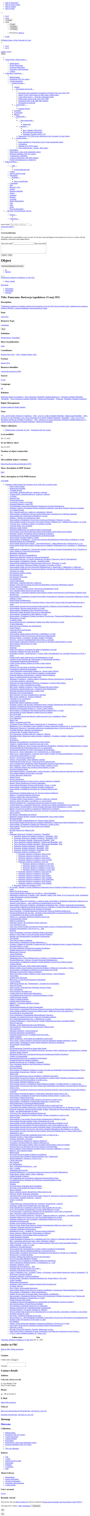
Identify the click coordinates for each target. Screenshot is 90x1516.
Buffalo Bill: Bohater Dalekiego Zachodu (24, 703)
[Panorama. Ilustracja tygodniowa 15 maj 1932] (17, 277)
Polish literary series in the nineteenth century (25, 152)
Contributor (14, 183)
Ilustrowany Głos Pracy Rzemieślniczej (23, 555)
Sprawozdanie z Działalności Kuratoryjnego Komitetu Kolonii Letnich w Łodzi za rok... (40, 1096)
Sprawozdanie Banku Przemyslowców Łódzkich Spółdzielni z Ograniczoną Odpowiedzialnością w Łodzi (46, 1290)
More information (24, 1506)
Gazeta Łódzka (15, 982)
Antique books (21, 138)
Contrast (9, 20)
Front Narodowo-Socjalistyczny (21, 991)
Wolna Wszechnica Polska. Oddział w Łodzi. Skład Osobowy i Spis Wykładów (37, 974)
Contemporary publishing (18, 156)
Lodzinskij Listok (16, 632)
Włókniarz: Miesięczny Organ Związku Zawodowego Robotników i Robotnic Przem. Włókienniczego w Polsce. (49, 746)
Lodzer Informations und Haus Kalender (24, 897)
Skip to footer (10, 8)
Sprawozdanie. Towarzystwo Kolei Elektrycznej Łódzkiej (30, 826)
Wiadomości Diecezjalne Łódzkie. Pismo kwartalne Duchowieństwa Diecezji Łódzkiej (40, 1145)
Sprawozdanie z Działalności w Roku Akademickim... (28, 1292)
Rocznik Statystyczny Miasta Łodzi (22, 830)
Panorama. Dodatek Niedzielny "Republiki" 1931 (31, 850)
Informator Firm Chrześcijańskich (21, 693)
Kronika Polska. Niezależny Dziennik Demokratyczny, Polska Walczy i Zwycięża (38, 1278)
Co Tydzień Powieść (17, 510)
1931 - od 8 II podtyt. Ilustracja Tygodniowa (16, 416)
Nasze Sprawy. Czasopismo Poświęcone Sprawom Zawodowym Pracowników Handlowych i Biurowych (46, 1009)
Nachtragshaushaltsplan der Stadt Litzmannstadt (26, 1007)
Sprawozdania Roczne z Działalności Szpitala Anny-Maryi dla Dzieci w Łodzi (37, 622)
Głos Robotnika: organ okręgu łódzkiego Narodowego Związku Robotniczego (37, 506)
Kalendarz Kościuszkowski (19, 1221)
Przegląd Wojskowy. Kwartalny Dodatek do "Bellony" (29, 1310)
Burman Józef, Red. (8, 354)
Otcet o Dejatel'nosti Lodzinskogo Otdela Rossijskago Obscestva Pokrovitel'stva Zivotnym (41, 763)
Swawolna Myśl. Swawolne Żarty (21, 1013)
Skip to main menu (11, 3)
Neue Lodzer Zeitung (17, 486)
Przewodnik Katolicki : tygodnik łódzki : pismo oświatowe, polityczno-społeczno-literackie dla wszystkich (46, 771)
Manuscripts (20, 116)
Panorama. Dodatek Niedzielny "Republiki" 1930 (31, 848)
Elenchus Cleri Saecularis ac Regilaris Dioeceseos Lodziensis (31, 667)
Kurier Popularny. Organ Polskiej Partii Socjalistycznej (29, 1235)
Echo (11, 791)
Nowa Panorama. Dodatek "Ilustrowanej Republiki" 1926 (34, 840)
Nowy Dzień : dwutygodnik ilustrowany (24, 1288)
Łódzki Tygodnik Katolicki (19, 999)
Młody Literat (14, 1005)
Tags (11, 203)
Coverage (13, 199)
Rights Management (17, 201)
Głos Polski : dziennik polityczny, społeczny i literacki (28, 492)
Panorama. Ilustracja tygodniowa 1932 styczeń (34, 854)
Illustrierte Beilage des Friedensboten (22, 541)
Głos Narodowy (15, 1029)
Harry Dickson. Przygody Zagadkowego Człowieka (28, 695)
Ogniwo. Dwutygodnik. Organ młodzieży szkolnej (27, 760)
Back (3, 54)
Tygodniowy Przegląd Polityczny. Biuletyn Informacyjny (29, 1143)
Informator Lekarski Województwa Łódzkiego (26, 972)
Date (11, 185)
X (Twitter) (14, 29)
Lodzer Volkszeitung (17, 581)
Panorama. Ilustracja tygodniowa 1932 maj (33, 862)
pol (2, 388)
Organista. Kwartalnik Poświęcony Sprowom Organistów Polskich (33, 1017)
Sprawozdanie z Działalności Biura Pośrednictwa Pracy (29, 610)
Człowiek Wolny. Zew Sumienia (21, 526)
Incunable (17, 111)
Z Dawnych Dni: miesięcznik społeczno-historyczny (28, 1113)
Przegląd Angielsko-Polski (19, 769)
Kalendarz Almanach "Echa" (20, 1264)
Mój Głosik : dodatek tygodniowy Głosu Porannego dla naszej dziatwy (34, 687)
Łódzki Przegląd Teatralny (19, 997)
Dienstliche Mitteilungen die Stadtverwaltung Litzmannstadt (30, 530)
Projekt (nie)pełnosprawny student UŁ (23, 160)
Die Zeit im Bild (15, 714)
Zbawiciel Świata (16, 985)
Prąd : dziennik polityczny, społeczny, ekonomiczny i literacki (31, 512)
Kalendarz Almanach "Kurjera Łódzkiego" (24, 1276)
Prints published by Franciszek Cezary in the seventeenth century (40, 142)
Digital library (14, 63)
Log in (3, 1493)
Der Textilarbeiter (16, 1164)
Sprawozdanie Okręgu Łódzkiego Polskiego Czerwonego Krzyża (32, 1251)
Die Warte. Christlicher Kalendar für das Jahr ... (26, 1316)
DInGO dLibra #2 (21, 1502)
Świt (11, 832)
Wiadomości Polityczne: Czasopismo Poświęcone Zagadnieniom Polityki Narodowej (39, 1054)
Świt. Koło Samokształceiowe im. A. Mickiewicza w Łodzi (30, 1019)
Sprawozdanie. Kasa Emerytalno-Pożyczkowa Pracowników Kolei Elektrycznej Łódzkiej (41, 532)
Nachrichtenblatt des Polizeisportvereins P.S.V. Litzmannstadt (31, 748)
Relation (12, 197)
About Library (10, 59)
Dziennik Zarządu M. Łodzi (19, 1314)
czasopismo (5, 325)
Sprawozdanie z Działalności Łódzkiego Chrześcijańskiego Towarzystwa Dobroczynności (41, 962)
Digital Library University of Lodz (17, 430)
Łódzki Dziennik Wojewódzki (20, 1300)
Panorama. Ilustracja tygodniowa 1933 (27, 885)
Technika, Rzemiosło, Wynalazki (21, 1139)
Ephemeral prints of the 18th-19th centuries (33, 101)
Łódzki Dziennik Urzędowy (19, 1176)
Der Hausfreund (15, 579)
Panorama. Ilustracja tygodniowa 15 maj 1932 (39, 868)
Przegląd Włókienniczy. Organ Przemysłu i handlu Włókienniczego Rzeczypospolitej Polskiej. (42, 1021)
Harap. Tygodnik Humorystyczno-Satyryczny (25, 677)
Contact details (10, 1485)
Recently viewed (13, 211)
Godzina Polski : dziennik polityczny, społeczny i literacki (30, 494)
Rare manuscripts (26, 120)
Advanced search (7, 227)
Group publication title (22, 170)
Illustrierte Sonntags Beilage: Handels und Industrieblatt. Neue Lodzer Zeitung (37, 816)
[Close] (2, 229)
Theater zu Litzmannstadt (18, 1056)
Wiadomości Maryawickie (19, 1170)
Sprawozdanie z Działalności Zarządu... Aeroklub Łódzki (30, 561)
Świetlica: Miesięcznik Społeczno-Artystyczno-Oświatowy (30, 1257)
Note (11, 205)
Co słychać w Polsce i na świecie (21, 502)
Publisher (15, 177)
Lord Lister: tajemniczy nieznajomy (22, 681)
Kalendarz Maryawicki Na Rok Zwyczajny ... (25, 1268)
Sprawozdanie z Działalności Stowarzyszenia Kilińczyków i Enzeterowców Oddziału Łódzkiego (43, 514)
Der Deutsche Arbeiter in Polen (20, 573)
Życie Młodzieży (15, 718)
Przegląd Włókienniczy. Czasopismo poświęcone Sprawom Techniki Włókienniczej (39, 1172)
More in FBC (6, 1349)
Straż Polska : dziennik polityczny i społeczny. (26, 583)
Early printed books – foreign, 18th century (33, 148)
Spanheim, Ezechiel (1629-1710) (34, 134)
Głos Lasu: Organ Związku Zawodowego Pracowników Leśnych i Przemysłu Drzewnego (41, 927)
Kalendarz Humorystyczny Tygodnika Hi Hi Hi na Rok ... (30, 1035)
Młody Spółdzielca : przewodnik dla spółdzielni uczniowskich (31, 1039)
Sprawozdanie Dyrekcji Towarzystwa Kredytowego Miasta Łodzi (32, 636)
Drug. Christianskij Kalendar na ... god (23, 1166)
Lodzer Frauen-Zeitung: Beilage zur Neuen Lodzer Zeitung (30, 663)
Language (13, 195)
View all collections (12, 1448)
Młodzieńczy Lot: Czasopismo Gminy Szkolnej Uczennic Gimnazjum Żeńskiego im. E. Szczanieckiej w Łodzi (48, 726)
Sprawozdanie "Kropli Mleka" (20, 1044)
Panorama (59, 399)
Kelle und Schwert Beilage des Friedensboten (25, 626)
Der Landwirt (14, 1162)
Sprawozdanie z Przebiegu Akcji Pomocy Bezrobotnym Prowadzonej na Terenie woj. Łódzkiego (43, 1253)
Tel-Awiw (13, 738)
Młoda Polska (14, 1152)
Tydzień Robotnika (16, 624)
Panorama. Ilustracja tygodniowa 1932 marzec (34, 858)
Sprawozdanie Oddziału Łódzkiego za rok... (25, 1082)
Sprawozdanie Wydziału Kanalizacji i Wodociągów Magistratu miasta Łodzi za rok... (39, 1094)
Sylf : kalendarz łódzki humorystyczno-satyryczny (27, 591)
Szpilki (12, 1046)
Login (7, 36)
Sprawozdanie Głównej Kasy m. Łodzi (23, 644)
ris (6, 270)
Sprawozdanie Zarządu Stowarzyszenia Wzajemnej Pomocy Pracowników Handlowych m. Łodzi (44, 1127)
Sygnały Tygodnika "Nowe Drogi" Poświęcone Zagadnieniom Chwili (34, 589)
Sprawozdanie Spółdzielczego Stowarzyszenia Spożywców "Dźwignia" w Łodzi (38, 563)
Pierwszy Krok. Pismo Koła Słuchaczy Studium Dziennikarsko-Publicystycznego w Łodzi (41, 1225)
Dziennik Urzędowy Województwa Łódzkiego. (26, 1137)
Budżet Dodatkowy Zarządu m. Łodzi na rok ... (26, 1158)
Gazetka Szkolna (15, 964)
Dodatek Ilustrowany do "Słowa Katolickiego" (26, 950)
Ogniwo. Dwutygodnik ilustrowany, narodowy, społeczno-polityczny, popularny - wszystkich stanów (45, 1215)
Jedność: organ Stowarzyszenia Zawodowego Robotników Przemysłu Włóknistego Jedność (41, 585)
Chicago (4, 1366)
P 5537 (3, 380)
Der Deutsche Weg (16, 575)
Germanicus (22, 144)
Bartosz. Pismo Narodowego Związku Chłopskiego (27, 783)
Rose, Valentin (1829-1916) (32, 130)
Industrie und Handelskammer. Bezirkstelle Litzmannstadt (30, 936)
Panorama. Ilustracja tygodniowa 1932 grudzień (35, 883)
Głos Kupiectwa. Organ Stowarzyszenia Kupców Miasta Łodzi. (32, 1027)
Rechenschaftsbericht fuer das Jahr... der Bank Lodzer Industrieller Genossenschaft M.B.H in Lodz (44, 913)
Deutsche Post (15, 498)
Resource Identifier (16, 191)
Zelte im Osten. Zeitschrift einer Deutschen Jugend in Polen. (30, 987)
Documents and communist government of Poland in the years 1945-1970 (43, 93)
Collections (9, 73)
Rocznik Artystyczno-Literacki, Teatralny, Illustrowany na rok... (32, 1329)
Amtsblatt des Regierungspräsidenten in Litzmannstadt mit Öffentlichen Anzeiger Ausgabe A (42, 1302)
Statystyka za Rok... (16, 1327)
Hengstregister (15, 1182)
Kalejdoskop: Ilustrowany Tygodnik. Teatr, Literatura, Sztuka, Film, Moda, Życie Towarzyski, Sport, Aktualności (49, 895)
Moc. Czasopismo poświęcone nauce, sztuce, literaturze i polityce (32, 1241)
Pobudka (13, 1184)
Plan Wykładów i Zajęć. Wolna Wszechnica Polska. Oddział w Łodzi (34, 765)
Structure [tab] (8, 293)
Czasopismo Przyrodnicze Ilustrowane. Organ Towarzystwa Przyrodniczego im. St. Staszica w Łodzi (45, 1107)
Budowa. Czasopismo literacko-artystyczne (25, 795)
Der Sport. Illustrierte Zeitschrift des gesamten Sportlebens (30, 948)
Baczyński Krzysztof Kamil (32, 132)
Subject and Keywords (17, 173)
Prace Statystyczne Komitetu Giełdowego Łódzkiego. (28, 1154)
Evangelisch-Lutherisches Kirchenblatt (23, 669)
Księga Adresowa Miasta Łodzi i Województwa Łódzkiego (30, 1233)
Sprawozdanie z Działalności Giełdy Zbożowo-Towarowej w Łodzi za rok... (36, 1099)
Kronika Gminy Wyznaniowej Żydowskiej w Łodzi (28, 1319)
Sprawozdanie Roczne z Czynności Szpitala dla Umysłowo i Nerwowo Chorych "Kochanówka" (43, 559)
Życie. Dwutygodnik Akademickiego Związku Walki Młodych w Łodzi (34, 1209)
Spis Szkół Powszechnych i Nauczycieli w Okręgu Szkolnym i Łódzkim (35, 781)
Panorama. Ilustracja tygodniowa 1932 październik (36, 879)
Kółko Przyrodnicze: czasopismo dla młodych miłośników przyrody (33, 649)
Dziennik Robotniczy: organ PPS (21, 504)
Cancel (4, 255)
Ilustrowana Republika (17, 488)
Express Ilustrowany (17, 500)
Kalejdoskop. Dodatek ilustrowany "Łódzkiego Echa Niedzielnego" (33, 689)
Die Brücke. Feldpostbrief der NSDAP (23, 815)
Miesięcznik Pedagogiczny (19, 1282)
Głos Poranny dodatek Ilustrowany (22, 1097)
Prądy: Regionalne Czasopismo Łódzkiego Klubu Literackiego (31, 932)
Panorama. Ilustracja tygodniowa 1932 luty (33, 856)
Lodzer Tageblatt (15, 1280)
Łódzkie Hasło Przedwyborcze (20, 1001)
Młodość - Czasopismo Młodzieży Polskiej (24, 1003)
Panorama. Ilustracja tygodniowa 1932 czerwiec (35, 872)
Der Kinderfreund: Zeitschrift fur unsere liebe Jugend (28, 1048)
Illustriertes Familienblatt (18, 553)
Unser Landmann (16, 1066)
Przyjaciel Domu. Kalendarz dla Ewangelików (26, 1186)
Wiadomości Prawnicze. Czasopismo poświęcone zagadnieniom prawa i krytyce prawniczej (41, 728)
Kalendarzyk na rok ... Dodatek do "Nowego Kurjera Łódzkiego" (32, 1231)
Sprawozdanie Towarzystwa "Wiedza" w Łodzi (26, 1072)
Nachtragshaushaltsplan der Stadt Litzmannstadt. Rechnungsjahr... (32, 750)
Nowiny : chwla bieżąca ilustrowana (22, 758)
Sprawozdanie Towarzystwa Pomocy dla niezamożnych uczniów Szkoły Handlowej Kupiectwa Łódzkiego (47, 1078)
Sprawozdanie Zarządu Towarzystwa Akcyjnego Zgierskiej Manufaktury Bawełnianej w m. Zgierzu (44, 1129)
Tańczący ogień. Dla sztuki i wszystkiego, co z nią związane (30, 801)
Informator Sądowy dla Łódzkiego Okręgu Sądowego (28, 923)
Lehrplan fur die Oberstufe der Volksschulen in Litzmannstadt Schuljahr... (35, 659)
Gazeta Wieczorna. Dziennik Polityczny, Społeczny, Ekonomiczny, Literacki (36, 1204)
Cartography (18, 113)
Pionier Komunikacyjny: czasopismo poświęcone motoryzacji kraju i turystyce (37, 803)
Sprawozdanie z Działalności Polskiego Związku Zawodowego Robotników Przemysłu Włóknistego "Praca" (48, 1070)
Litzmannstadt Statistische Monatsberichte (24, 661)
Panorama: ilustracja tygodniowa (12, 397)
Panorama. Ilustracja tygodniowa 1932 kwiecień (35, 860)
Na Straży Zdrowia (16, 1286)
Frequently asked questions (19, 69)
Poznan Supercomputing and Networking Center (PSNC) (62, 1502)
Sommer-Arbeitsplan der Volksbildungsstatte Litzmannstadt (30, 1308)
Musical (17, 114)
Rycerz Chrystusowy (17, 779)
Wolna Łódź (14, 1074)
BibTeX (8, 272)
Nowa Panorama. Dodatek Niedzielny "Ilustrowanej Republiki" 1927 (38, 842)
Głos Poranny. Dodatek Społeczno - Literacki (25, 1198)
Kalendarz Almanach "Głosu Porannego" (24, 1031)
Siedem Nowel (15, 777)
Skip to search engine (12, 5)
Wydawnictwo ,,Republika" (10, 338)
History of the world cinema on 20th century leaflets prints (38, 95)
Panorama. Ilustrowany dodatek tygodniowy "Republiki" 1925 (36, 838)
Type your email (7, 243)
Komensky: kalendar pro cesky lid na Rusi (24, 651)
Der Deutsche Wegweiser (18, 577)
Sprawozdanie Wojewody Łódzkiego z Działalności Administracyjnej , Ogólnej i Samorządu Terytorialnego (47, 905)
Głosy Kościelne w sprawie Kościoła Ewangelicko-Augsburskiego (33, 673)
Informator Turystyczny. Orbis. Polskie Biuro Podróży (28, 966)
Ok (3, 1510)
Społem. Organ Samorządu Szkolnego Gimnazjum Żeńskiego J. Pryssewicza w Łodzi (39, 1323)
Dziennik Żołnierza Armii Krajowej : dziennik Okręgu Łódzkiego (32, 675)
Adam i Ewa (14, 665)
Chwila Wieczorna (16, 1160)
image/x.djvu (5, 363)
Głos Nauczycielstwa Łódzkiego (21, 940)
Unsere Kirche (15, 828)
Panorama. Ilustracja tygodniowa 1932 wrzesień (35, 877)
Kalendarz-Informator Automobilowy (23, 1033)
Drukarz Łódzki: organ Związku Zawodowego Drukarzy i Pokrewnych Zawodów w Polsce (42, 968)
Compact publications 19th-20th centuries (24, 158)
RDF (2, 472)
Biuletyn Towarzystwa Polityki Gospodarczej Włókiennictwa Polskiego (34, 809)
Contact (12, 71)
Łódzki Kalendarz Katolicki (19, 1237)
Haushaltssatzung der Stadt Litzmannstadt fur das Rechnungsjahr (32, 536)
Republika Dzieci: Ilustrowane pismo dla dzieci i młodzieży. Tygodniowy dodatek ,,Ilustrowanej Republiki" (47, 736)
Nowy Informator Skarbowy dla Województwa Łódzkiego (30, 1064)
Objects (12, 215)
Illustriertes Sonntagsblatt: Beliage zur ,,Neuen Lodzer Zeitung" (32, 708)
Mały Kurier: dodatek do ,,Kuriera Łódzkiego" (26, 697)
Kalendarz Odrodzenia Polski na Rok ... (23, 1270)
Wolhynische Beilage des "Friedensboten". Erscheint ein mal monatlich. (34, 984)
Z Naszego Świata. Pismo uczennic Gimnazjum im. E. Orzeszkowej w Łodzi (36, 724)
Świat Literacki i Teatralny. (19, 587)
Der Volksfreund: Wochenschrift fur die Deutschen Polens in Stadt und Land (36, 1105)
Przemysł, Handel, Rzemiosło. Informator (24, 1194)
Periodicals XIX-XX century (20, 79)
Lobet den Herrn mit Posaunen (20, 630)
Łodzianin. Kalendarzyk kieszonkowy (23, 1229)
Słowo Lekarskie (15, 1190)
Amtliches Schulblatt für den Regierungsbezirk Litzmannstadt (31, 706)
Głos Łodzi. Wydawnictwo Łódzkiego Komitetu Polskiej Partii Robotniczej (36, 1325)
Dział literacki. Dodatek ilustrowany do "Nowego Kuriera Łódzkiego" (34, 793)
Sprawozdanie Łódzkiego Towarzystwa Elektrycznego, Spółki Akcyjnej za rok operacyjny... (42, 1011)
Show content (10, 281)
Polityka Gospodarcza (17, 921)
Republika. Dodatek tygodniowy (75, 399)
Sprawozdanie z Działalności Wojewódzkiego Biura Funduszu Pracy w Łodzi (37, 710)
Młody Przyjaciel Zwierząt (19, 891)
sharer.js (21, 33)
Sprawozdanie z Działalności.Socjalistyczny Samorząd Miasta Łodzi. (34, 789)
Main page (6, 1424)
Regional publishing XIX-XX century (23, 154)
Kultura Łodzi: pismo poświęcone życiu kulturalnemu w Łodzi (31, 657)
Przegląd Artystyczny (17, 956)
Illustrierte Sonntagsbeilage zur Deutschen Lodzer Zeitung (30, 742)
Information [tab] (9, 291)
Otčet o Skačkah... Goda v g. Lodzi (22, 1245)
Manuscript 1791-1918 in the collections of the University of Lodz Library (44, 136)
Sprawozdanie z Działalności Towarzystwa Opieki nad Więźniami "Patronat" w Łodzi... (40, 520)
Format (12, 189)
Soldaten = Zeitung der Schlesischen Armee (25, 518)
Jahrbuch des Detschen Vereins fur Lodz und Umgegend (29, 557)
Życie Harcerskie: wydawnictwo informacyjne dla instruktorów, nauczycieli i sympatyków (41, 1211)
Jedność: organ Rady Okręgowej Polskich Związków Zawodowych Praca (35, 565)
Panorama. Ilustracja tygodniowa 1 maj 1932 (38, 864)
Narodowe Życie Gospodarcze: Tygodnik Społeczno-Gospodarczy (33, 1261)
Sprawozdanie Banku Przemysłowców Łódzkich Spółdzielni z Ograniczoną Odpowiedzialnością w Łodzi (46, 822)
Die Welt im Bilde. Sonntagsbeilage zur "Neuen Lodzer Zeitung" (32, 820)
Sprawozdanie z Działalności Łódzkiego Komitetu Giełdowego (32, 787)
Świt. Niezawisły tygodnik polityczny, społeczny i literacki (30, 734)
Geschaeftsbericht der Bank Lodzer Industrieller (26, 915)
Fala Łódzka (14, 976)
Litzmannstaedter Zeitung (18, 919)
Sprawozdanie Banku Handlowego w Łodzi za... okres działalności (33, 893)
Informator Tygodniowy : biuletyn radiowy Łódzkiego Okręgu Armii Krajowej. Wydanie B (41, 679)
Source (12, 193)
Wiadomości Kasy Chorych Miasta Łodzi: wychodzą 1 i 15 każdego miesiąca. (37, 958)
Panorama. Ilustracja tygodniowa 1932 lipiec (33, 873)
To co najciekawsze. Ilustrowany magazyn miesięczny (28, 1141)
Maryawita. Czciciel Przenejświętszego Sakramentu (27, 980)
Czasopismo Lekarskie (17, 701)
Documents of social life (26, 103)
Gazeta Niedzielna (16, 954)
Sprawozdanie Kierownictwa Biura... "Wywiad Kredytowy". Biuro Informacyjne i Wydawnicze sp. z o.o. (46, 543)
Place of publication (21, 181)
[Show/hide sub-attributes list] (10, 166)
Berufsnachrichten (16, 818)
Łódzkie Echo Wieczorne (18, 978)
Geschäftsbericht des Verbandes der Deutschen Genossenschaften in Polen (35, 1180)
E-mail (13, 24)
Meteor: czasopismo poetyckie (20, 722)
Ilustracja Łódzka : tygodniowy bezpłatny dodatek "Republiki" (31, 638)
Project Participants (16, 65)
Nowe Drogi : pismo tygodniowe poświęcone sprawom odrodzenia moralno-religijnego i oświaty (43, 1040)
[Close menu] (2, 42)
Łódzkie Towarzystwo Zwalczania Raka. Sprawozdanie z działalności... (35, 1294)
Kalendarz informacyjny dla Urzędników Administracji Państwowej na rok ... (36, 1219)
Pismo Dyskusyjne (16, 1023)
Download (4, 285)
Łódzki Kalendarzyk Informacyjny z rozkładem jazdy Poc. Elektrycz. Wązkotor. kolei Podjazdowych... (45, 1239)
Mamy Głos (14, 720)
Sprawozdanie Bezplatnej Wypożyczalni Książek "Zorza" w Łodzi (33, 785)
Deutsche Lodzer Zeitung (18, 528)
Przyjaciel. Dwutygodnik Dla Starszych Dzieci (26, 1188)
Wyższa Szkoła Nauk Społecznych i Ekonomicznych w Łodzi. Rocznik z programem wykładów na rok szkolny (48, 1312)
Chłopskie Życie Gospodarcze (20, 699)
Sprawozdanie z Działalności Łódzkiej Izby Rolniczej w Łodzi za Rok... (35, 824)
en (6, 16)
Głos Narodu (14, 938)
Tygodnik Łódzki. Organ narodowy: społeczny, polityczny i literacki (33, 799)
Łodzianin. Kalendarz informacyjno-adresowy (26, 1227)
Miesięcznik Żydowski (17, 952)
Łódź (2, 346)
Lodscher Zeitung (16, 899)
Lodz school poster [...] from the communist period (36, 97)
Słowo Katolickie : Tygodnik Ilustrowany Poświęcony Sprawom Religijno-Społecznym (40, 911)
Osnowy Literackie (16, 1200)
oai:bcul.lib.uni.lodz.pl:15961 (11, 371)
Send (10, 255)
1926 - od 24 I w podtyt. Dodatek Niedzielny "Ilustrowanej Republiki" (57, 416)
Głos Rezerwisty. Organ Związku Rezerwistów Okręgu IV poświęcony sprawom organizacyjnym (44, 1196)
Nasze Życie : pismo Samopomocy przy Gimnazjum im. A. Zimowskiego (35, 752)
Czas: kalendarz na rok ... (18, 925)
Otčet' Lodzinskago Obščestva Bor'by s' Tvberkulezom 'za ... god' (32, 1263)
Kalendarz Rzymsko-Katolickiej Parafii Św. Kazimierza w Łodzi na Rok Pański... (38, 683)
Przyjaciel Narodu (16, 1068)
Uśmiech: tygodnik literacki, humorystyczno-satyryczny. (29, 744)
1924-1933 (4, 317)
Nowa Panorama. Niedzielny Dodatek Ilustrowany (42, 397)
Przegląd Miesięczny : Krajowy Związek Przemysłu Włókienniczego (33, 960)
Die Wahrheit (14, 1321)
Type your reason (40, 243)
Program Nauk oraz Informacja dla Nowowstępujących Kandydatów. (34, 1147)
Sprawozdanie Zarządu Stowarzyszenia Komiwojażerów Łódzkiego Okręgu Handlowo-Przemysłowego (46, 606)
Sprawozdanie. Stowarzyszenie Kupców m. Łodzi (27, 608)
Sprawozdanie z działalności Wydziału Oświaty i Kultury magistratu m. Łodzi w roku (39, 1115)
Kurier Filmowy (15, 628)
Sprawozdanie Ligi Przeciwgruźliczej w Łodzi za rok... (29, 1080)
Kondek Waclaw (24, 109)
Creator (12, 171)
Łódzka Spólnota (16, 1037)
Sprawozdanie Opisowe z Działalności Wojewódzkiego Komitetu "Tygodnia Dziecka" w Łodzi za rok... (46, 1084)
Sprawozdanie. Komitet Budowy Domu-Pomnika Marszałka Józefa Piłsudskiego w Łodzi (41, 807)
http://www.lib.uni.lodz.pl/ (10, 1411)
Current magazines (16, 81)
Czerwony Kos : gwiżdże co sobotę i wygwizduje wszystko (30, 524)
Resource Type (15, 187)
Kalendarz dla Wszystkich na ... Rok (22, 1266)
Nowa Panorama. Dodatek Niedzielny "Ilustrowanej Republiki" (33, 399)
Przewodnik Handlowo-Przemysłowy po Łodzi (26, 773)
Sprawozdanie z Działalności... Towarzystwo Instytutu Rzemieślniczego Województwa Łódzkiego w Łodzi (47, 539)
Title (13, 166)
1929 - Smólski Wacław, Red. (26, 354)
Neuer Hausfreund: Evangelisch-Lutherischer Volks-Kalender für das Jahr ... (36, 1207)
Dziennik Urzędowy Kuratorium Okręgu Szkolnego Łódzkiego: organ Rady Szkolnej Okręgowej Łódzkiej (47, 508)
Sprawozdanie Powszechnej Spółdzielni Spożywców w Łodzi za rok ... (34, 1135)
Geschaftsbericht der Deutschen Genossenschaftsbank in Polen (31, 995)
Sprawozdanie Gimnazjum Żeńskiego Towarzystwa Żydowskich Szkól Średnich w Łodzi (41, 642)
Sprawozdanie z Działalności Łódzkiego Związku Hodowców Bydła (34, 970)
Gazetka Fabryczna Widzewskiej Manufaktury (26, 993)
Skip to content (10, 7)
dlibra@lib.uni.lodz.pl (8, 1402)
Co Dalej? (13, 496)
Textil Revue (14, 740)
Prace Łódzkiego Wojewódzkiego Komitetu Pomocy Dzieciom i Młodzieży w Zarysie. (40, 1149)
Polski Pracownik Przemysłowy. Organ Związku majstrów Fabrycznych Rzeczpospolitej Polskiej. (43, 1243)
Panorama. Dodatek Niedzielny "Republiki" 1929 (31, 846)
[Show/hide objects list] (10, 83)
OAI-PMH (4, 481)
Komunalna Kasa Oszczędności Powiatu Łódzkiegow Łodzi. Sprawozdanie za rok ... (39, 1125)
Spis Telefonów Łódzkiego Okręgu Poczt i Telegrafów (29, 1306)
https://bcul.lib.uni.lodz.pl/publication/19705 (16, 464)
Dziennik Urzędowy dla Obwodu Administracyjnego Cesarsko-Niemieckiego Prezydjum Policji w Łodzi (46, 704)
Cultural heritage (17, 83)
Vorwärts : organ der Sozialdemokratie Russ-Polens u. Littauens (32, 640)
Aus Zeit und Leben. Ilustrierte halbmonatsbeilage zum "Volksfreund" (34, 1156)
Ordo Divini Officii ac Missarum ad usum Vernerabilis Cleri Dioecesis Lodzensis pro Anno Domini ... (45, 1331)
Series (12, 207)
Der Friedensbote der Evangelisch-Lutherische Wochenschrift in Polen (34, 1178)
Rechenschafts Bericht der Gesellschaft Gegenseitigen (28, 1058)
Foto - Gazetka (15, 1168)
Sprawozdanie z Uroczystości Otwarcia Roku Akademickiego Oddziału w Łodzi (38, 1119)
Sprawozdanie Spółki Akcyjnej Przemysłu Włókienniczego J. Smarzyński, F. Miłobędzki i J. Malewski (45, 567)
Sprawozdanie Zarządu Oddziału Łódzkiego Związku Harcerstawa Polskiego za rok (39, 1123)
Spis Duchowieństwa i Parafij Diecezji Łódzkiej (26, 1304)
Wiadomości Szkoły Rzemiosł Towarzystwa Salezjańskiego (30, 612)
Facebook (14, 27)
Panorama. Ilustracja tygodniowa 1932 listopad (34, 881)
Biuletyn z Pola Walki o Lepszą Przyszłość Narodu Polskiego (31, 934)
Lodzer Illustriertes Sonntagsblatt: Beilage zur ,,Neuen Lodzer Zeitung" (34, 671)
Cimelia (16, 87)
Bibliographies (15, 77)
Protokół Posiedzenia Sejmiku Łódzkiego (24, 1060)
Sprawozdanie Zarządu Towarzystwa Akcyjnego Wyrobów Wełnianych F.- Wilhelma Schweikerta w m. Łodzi (48, 522)
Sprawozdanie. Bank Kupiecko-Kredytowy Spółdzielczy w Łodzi (32, 634)
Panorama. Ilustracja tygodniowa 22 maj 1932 (39, 870)
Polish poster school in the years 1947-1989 (33, 99)
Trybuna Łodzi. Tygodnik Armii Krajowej (24, 732)
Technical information (17, 67)
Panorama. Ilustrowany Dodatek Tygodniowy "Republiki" (30, 834)
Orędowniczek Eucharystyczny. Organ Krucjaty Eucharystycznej (32, 761)
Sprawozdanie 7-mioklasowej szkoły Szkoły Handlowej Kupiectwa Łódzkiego (37, 1042)
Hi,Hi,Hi (13, 930)
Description (14, 175)
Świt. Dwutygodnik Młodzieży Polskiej (23, 1259)
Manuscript (27, 124)
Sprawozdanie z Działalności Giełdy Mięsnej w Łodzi (28, 614)
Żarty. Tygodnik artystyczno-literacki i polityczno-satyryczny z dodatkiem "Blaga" (38, 716)
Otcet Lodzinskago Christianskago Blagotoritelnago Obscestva (31, 1015)
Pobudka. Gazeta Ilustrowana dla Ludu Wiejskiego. (27, 1025)
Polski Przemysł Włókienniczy (20, 600)
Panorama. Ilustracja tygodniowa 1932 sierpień (34, 875)
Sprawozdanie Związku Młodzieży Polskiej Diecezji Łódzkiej (31, 712)
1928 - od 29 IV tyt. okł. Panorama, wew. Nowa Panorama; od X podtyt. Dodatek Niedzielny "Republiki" (44, 417)
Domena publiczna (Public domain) (13, 407)
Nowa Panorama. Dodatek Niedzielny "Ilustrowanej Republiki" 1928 (38, 844)
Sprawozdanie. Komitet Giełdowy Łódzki (24, 537)
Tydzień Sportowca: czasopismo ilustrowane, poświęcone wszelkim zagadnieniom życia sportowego (44, 805)
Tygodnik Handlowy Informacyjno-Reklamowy (26, 730)
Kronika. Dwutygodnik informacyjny (23, 1223)
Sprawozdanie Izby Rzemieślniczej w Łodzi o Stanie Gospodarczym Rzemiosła (37, 1249)
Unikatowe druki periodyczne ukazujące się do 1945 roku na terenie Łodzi (31, 484)
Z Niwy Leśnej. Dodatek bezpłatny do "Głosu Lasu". (28, 1333)
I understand (36, 1506)
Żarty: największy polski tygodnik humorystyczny (27, 1213)
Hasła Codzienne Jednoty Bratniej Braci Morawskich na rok (30, 1192)
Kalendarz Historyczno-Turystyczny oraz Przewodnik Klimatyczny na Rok (36, 1217)
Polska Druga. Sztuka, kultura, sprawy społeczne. (27, 1174)
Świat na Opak (15, 1117)
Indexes (8, 162)
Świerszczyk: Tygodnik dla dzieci (21, 1255)
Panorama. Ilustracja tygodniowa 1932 (27, 852)
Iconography (20, 105)
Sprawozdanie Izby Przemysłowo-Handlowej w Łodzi (28, 516)
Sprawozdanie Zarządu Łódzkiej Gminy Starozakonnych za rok (32, 1121)
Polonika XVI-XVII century (28, 146)
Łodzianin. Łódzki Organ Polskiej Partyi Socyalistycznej (29, 1206)
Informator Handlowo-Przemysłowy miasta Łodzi (27, 691)
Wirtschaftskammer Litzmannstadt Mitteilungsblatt (27, 1103)
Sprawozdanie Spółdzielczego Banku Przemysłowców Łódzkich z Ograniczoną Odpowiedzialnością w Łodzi (48, 907)
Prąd (11, 1202)
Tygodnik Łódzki (16, 620)
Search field (5, 224)
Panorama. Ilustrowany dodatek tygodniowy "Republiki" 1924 (36, 836)
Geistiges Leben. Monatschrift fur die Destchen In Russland (30, 909)
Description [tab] (9, 289)
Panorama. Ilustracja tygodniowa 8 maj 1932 (38, 866)
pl (8, 16)
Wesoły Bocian (15, 646)
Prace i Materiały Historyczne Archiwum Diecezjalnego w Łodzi (32, 767)
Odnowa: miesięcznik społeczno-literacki (24, 797)
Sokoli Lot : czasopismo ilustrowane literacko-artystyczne (30, 917)
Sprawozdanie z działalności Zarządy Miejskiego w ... (28, 942)
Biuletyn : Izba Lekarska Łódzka (21, 1151)
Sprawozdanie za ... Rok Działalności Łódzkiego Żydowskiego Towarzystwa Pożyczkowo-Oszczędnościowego (49, 1318)
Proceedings (14, 150)
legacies (23, 126)
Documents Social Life (24, 89)
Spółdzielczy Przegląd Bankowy (21, 1247)
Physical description (16, 209)
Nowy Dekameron (16, 989)
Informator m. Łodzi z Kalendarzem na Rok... (25, 685)
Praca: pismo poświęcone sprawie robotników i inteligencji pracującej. (34, 1076)
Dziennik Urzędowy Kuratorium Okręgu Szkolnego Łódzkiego (32, 534)
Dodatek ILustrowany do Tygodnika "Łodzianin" (27, 1062)
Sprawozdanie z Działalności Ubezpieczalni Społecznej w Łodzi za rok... (35, 1101)
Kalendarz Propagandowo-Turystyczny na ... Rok (27, 928)
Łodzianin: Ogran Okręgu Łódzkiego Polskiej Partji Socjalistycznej (33, 1284)
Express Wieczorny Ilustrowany (21, 775)
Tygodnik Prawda (16, 490)
